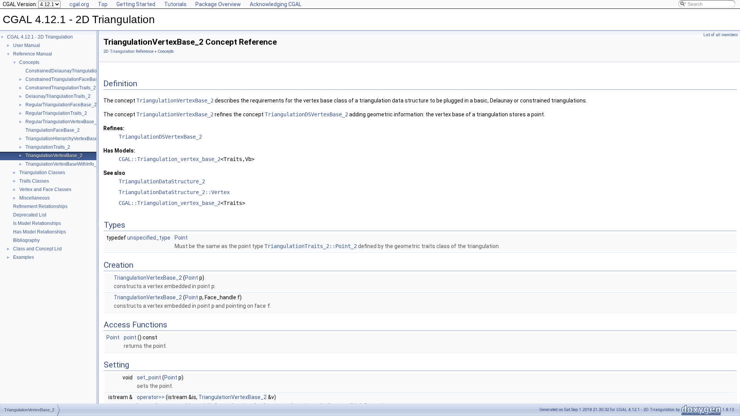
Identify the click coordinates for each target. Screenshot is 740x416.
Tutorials (175, 4)
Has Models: (119, 151)
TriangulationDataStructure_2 (162, 181)
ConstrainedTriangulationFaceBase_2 (65, 79)
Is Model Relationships (37, 223)
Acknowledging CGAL (275, 4)
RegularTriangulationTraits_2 (56, 113)
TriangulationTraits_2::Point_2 (310, 246)
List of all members (720, 34)
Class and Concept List (37, 249)
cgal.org (79, 4)
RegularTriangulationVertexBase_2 (62, 121)
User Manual (26, 45)
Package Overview (218, 4)
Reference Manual (32, 54)
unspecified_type (148, 238)
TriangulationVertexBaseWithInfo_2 (62, 164)
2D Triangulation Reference (128, 51)
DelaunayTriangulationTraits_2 (58, 96)
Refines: (113, 128)
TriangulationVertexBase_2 (53, 155)
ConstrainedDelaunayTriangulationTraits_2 (70, 71)
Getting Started (135, 4)
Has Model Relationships (39, 232)
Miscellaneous (34, 198)
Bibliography (26, 240)
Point (181, 238)
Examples (23, 257)
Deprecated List (29, 215)
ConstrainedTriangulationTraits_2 (60, 88)
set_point (149, 377)
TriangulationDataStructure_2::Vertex (174, 192)
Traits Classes (34, 181)
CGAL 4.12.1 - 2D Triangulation (40, 37)
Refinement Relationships (40, 206)
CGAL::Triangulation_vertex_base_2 (169, 159)
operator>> (151, 397)
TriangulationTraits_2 (47, 147)
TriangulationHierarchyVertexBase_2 (64, 138)
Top (103, 4)
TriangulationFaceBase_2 (52, 130)
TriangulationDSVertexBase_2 (306, 114)
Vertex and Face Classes (45, 189)
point (130, 337)
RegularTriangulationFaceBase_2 (61, 104)
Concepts (29, 62)
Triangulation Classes (42, 172)
